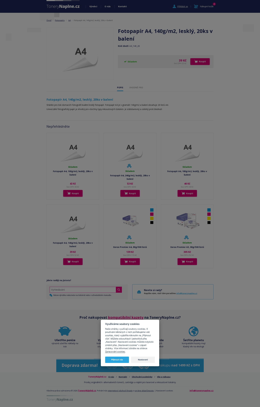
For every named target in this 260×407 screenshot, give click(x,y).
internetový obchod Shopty (120, 390)
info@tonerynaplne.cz (186, 293)
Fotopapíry (60, 20)
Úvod (48, 20)
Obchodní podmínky (142, 376)
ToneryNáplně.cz (87, 390)
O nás (108, 6)
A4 (69, 20)
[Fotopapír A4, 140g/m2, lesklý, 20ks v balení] (80, 53)
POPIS (120, 87)
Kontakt (122, 6)
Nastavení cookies (164, 390)
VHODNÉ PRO (136, 87)
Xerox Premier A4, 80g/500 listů (130, 247)
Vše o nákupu (163, 376)
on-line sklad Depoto (144, 390)
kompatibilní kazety (125, 317)
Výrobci (93, 6)
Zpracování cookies (115, 351)
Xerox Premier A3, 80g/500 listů (187, 247)
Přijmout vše (117, 359)
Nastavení (143, 359)
